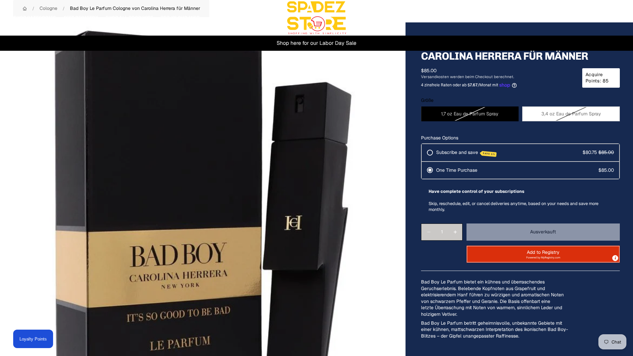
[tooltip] (615, 258)
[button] (543, 254)
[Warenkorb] (612, 18)
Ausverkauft (543, 232)
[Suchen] (584, 18)
